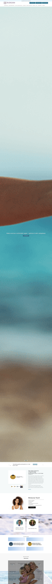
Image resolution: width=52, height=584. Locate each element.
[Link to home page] (9, 2)
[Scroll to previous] (9, 465)
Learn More (26, 235)
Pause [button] (10, 465)
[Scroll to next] (43, 465)
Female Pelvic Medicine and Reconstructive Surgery (19, 529)
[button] (39, 3)
